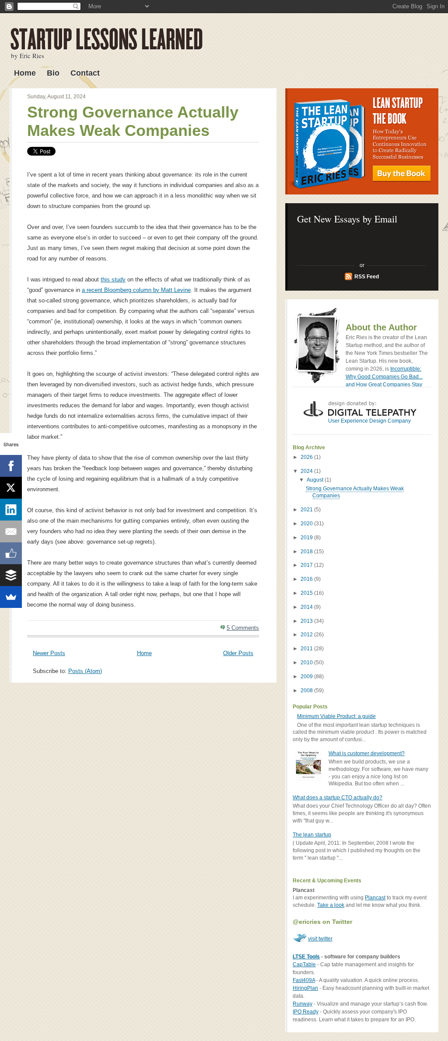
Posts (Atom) (85, 671)
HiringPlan (305, 988)
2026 (307, 457)
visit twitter (320, 939)
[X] (11, 488)
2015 (307, 593)
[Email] (11, 531)
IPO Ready (305, 1012)
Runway (302, 1004)
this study (113, 279)
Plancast (375, 898)
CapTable (304, 964)
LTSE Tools (306, 957)
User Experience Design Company (369, 421)
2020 (307, 523)
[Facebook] (11, 466)
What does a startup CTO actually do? (337, 798)
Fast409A (304, 980)
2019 (307, 537)
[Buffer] (11, 575)
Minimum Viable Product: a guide (336, 716)
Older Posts (238, 653)
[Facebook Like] (11, 553)
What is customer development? (367, 753)
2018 (307, 551)
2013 (307, 621)
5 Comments (243, 628)
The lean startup (312, 835)
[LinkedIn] (11, 509)
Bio (53, 73)
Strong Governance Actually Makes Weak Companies (132, 121)
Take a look (330, 905)
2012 (307, 635)
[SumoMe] (11, 597)
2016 (307, 579)
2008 (307, 690)
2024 (307, 471)
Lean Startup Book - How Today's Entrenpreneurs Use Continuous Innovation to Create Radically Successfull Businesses (361, 141)
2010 (307, 662)
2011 (307, 648)
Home (25, 73)
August (316, 480)
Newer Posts (49, 653)
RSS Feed (366, 277)
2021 (307, 510)
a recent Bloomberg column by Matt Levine (136, 290)
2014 (307, 607)
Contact (85, 73)
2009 (307, 676)
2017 (307, 565)
